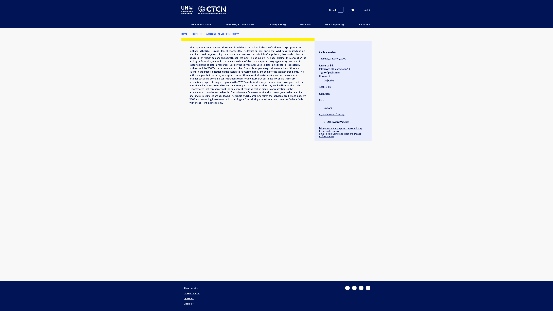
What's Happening (334, 24)
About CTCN (364, 24)
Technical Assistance (200, 24)
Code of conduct (192, 293)
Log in (367, 10)
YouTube (368, 288)
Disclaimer (189, 304)
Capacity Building (277, 24)
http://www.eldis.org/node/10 (334, 69)
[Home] (204, 10)
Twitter (354, 288)
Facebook (347, 288)
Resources (305, 24)
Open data (189, 298)
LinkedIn (361, 288)
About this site (191, 288)
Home (184, 34)
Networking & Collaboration (240, 24)
